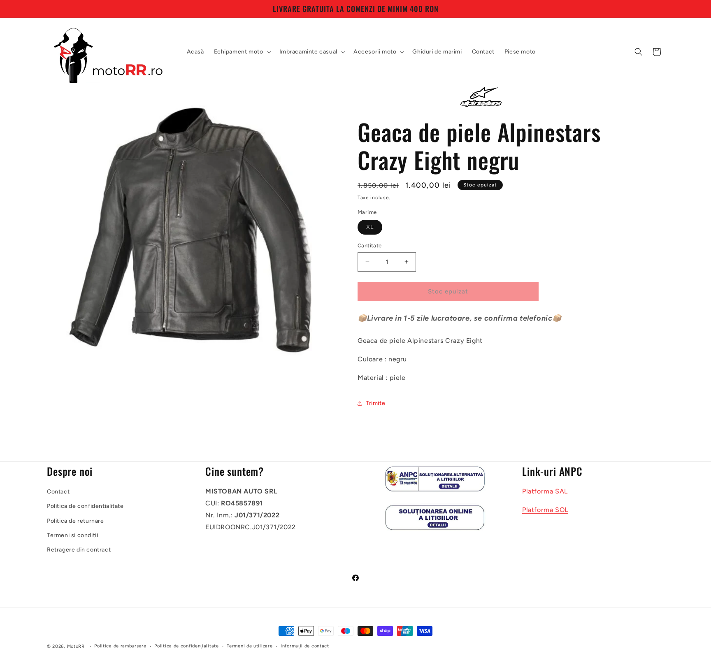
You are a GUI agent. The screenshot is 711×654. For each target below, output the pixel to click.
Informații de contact (305, 646)
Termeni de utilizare (249, 646)
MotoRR (76, 646)
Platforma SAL (545, 491)
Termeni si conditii (72, 535)
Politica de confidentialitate (85, 506)
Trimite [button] (375, 403)
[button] (241, 52)
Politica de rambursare (120, 646)
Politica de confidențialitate (186, 646)
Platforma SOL (545, 510)
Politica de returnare (75, 520)
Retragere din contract (79, 549)
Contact (58, 491)
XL (374, 229)
